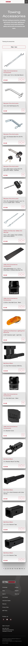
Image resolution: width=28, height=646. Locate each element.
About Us (17, 594)
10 (19, 568)
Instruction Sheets (6, 600)
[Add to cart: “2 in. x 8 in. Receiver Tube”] (23, 559)
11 (22, 568)
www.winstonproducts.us (7, 639)
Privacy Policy (5, 607)
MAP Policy (4, 610)
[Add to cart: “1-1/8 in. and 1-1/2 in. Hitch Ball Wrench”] (23, 79)
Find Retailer (5, 597)
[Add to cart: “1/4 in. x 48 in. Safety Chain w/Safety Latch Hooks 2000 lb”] (23, 240)
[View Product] (20, 79)
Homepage (4, 587)
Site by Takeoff (5, 642)
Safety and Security (9, 230)
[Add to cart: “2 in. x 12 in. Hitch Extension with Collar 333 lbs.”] (23, 498)
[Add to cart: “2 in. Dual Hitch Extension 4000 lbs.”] (23, 370)
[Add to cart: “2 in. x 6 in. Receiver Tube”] (23, 528)
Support (16, 590)
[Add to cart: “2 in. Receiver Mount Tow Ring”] (23, 465)
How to (4, 594)
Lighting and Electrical (10, 330)
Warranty (4, 603)
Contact (16, 587)
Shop (3, 590)
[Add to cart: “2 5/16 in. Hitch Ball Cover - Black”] (23, 306)
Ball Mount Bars (8, 363)
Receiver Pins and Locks (10, 103)
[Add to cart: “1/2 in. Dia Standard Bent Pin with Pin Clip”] (23, 142)
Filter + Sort (14, 47)
